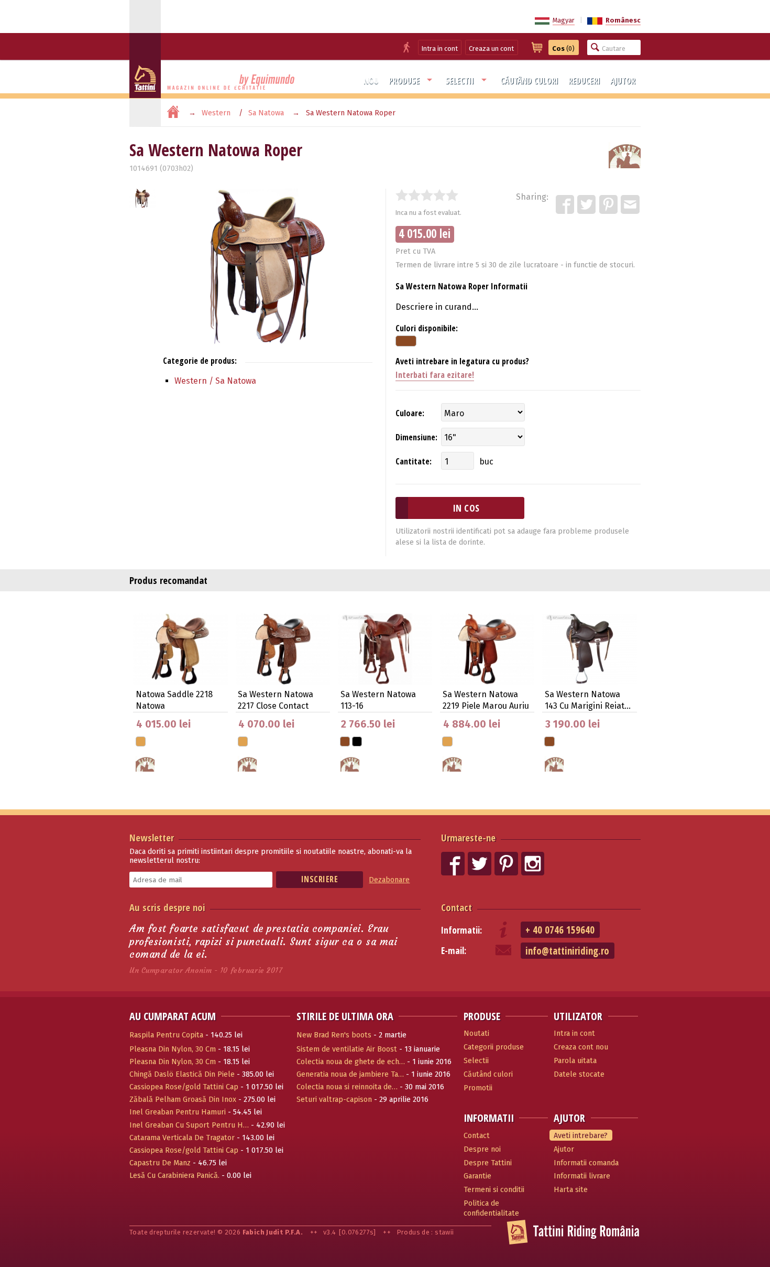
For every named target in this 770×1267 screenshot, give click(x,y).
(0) (563, 48)
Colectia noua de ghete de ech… (350, 1061)
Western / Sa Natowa (215, 381)
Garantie (477, 1176)
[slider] (426, 195)
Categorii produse (494, 1047)
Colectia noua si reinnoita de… (347, 1086)
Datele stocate (579, 1074)
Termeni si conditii (494, 1189)
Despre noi (482, 1149)
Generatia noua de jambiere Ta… (350, 1074)
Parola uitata (575, 1060)
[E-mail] (631, 205)
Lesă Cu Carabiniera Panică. (174, 1175)
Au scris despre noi (167, 907)
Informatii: (461, 930)
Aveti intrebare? (581, 1135)
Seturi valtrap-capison (334, 1099)
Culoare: (409, 413)
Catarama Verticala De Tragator (182, 1137)
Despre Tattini (488, 1162)
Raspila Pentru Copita (166, 1035)
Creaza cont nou (581, 1047)
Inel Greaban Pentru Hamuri (177, 1112)
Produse (404, 80)
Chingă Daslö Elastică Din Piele (182, 1074)
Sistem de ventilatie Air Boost (346, 1049)
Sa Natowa (266, 113)
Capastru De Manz (160, 1162)
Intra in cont (440, 48)
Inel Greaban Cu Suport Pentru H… (189, 1125)
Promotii (478, 1088)
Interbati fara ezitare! (434, 375)
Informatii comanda (586, 1162)
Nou (371, 80)
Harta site (571, 1189)
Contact (456, 907)
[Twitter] (587, 205)
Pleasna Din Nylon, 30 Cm (172, 1049)
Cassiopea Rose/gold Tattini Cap (183, 1086)
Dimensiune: (416, 437)
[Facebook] (566, 205)
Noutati (476, 1033)
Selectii (459, 80)
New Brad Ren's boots (333, 1035)
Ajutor (622, 80)
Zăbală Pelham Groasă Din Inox (182, 1099)
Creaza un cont (491, 48)
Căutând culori (529, 80)
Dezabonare (389, 879)
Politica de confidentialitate (491, 1208)
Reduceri (584, 80)
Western (216, 113)
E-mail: (453, 951)
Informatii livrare (582, 1176)
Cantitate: (413, 461)
